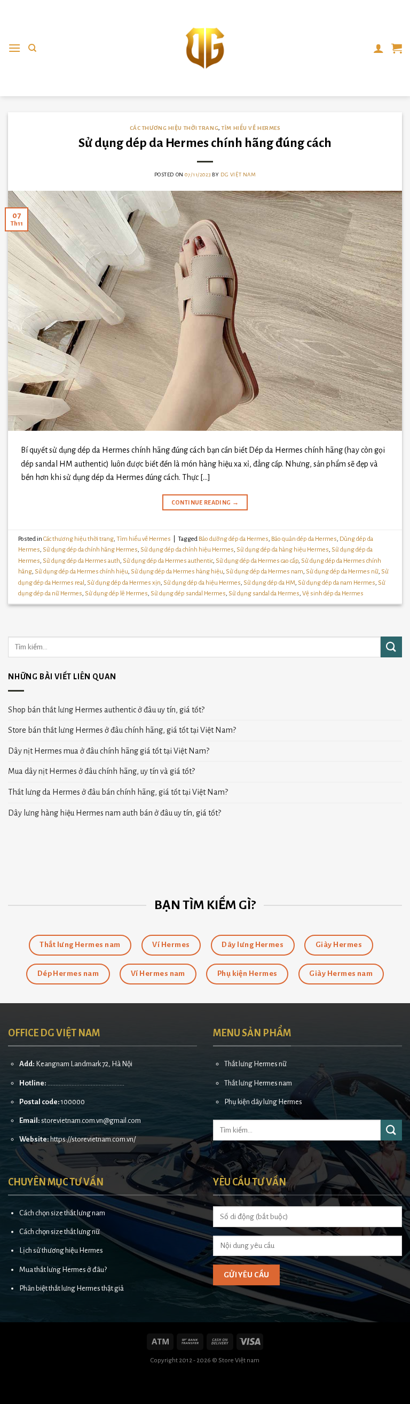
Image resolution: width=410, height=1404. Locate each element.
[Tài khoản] (378, 48)
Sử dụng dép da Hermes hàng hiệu (177, 571)
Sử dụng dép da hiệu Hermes (202, 582)
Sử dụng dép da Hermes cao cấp (257, 560)
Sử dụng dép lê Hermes (116, 593)
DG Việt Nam (238, 174)
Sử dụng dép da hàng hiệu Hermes (282, 549)
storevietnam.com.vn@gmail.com (91, 1120)
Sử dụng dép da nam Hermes (336, 582)
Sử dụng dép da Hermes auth (81, 560)
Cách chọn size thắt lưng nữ (59, 1232)
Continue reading (205, 502)
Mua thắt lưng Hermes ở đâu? (63, 1270)
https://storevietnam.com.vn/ (93, 1139)
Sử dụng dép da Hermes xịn (124, 582)
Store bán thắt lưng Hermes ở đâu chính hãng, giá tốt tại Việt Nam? (122, 730)
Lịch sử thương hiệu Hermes (61, 1250)
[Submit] (391, 647)
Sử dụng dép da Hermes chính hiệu (81, 571)
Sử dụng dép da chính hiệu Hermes (187, 549)
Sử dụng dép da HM (269, 582)
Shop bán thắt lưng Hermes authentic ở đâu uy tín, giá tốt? (106, 709)
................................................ (86, 1083)
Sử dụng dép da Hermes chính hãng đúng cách (205, 143)
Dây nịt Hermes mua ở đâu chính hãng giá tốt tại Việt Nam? (108, 751)
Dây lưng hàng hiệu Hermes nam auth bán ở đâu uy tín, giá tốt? (114, 813)
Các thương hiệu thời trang (174, 128)
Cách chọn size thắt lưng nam (62, 1213)
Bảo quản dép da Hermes (304, 539)
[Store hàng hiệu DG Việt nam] (205, 48)
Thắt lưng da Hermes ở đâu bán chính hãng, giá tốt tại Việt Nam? (118, 792)
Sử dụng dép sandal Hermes (188, 593)
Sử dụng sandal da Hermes (263, 593)
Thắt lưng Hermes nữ (255, 1064)
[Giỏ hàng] (396, 48)
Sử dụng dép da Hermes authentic (168, 560)
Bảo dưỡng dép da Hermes (234, 539)
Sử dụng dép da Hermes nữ (342, 571)
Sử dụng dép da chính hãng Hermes (90, 549)
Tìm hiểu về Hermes (251, 128)
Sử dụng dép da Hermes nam (264, 571)
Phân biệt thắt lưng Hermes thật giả (71, 1288)
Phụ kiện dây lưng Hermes (263, 1102)
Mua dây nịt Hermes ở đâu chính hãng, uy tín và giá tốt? (101, 771)
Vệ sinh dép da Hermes (333, 593)
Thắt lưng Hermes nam (258, 1083)
